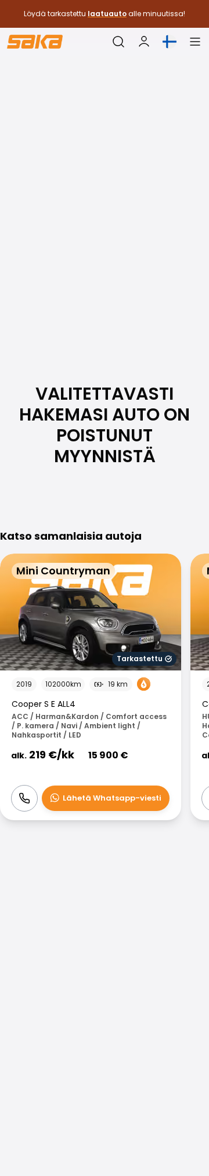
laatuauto (107, 14)
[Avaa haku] (118, 42)
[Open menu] (195, 42)
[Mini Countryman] (90, 687)
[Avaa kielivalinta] (169, 42)
